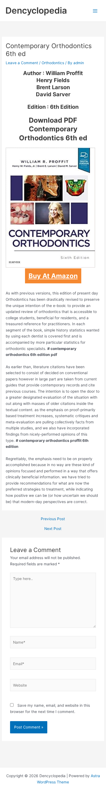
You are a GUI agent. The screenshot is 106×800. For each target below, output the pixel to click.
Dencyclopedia (36, 10)
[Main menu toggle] (95, 10)
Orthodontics (53, 63)
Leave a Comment (22, 63)
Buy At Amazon (53, 276)
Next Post (52, 529)
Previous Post (53, 519)
